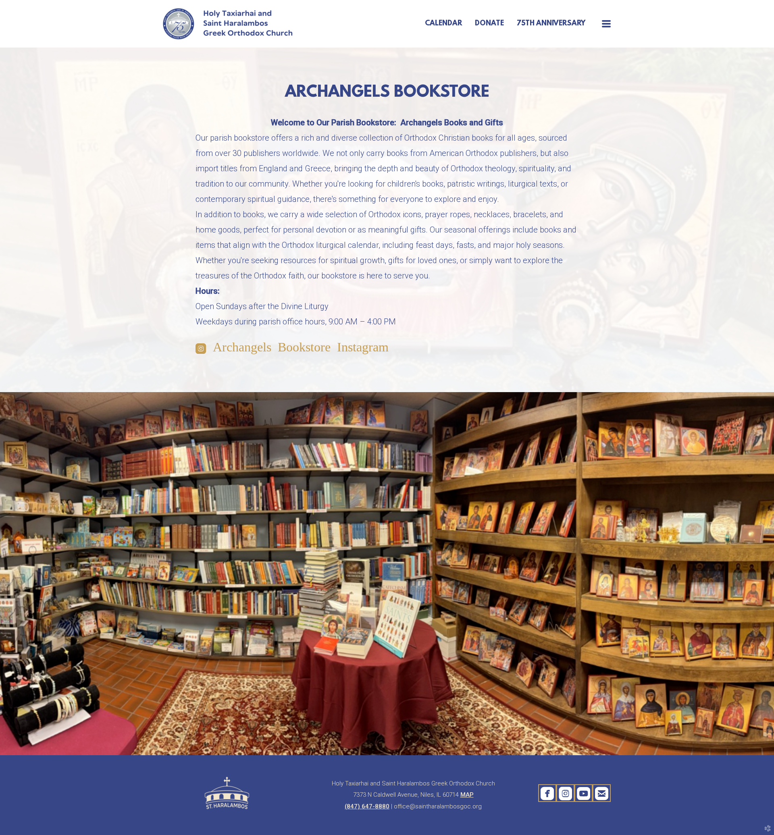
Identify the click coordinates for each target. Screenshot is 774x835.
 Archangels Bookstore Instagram (292, 348)
